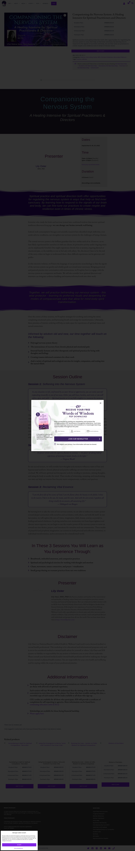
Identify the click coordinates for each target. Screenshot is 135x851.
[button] (100, 403)
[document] (67, 425)
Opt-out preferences (18, 848)
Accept (19, 845)
